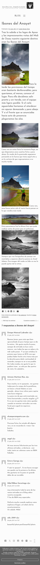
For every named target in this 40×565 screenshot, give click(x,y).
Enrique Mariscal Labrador (18, 333)
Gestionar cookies (20, 563)
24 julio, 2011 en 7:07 (13, 520)
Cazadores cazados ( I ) (31, 320)
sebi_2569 (11, 518)
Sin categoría (22, 315)
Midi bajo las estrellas (8, 320)
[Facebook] (5, 541)
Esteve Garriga (13, 461)
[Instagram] (13, 541)
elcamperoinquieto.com (16, 416)
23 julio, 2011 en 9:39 (13, 486)
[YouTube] (18, 541)
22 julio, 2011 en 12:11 (13, 463)
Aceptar (20, 559)
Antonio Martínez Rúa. (16, 377)
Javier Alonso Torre (24, 29)
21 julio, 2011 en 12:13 (13, 379)
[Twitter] (9, 541)
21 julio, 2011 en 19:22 (13, 441)
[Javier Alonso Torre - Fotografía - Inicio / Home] (17, 6)
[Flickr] (26, 541)
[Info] (34, 540)
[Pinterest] (22, 541)
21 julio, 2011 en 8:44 (13, 335)
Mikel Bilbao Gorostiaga (17, 483)
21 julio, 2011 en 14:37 (13, 419)
